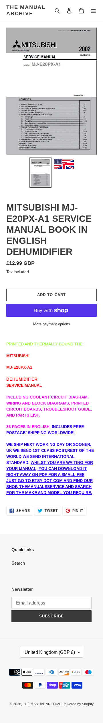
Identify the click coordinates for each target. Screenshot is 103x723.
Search (18, 563)
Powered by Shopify (78, 704)
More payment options (51, 324)
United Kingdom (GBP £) (50, 652)
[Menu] (93, 10)
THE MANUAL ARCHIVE (25, 10)
